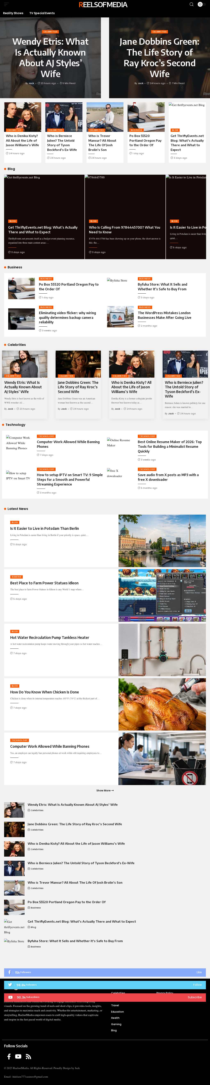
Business (136, 130)
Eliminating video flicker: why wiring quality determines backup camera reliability (67, 317)
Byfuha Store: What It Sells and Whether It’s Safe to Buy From (75, 941)
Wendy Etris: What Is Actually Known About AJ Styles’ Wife (50, 57)
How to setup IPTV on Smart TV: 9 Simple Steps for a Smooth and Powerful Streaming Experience (70, 479)
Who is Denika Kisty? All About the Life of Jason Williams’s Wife (22, 140)
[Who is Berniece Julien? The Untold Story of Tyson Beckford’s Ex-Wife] (63, 117)
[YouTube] (18, 1057)
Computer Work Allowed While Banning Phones (49, 746)
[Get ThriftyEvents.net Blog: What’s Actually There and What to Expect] (187, 117)
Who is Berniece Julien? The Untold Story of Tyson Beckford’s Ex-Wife (184, 389)
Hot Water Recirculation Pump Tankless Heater (49, 637)
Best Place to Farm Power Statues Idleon (44, 583)
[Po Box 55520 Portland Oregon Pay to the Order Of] (146, 117)
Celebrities (50, 31)
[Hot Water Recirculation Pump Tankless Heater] (162, 650)
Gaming (16, 576)
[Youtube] (105, 997)
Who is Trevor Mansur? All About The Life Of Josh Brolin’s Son (75, 882)
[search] (191, 4)
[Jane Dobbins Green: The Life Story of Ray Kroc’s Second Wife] (78, 364)
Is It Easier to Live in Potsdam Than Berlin (44, 528)
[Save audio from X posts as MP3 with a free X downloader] (120, 478)
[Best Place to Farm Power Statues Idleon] (162, 595)
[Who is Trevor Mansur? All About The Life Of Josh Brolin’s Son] (105, 117)
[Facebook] (105, 972)
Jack (31, 83)
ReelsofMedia (103, 4)
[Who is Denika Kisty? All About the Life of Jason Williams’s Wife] (22, 117)
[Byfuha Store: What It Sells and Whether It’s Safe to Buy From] (120, 288)
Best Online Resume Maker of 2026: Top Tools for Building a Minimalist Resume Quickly (170, 446)
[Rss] (28, 1057)
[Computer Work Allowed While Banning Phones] (19, 445)
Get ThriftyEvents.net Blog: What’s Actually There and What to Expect (82, 921)
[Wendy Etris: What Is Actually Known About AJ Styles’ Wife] (24, 364)
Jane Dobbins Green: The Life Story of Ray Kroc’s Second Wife (159, 57)
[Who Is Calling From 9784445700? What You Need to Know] (125, 199)
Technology (46, 436)
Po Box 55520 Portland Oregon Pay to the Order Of (145, 140)
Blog (175, 130)
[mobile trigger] (7, 4)
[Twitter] (105, 985)
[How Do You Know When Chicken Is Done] (162, 704)
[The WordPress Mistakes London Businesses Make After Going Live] (120, 316)
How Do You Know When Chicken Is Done (44, 692)
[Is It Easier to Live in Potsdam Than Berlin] (162, 541)
